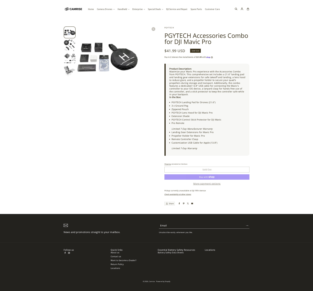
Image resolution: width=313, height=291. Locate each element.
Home (91, 9)
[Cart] (247, 9)
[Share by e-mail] (192, 203)
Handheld (123, 9)
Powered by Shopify (163, 281)
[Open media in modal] (153, 29)
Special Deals (154, 9)
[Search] (236, 9)
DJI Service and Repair (177, 9)
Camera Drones (105, 9)
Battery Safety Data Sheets (171, 252)
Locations (115, 268)
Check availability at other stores (177, 194)
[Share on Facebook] (179, 203)
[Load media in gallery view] (69, 32)
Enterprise (137, 9)
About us (115, 252)
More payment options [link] (207, 183)
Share (171, 203)
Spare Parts (196, 9)
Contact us (116, 256)
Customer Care (212, 9)
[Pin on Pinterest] (183, 203)
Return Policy (117, 264)
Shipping (167, 164)
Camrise (152, 281)
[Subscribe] (247, 226)
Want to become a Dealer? (123, 260)
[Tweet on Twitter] (187, 203)
